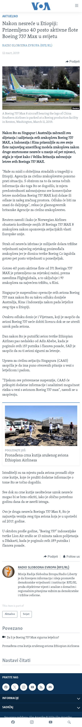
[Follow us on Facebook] (6, 687)
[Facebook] (13, 722)
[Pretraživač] (69, 722)
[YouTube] (50, 722)
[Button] (73, 61)
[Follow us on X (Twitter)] (14, 687)
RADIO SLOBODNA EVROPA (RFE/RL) (27, 45)
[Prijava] (50, 687)
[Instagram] (32, 722)
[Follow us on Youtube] (32, 687)
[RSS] (41, 687)
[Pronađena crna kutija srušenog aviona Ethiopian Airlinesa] (41, 426)
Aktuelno (10, 16)
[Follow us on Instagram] (23, 687)
